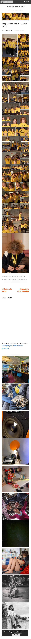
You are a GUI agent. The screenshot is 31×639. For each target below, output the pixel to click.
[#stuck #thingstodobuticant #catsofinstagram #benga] (15, 397)
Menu (28, 1)
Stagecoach (23, 279)
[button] (9, 45)
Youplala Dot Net (15, 6)
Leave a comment (19, 30)
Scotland (14, 279)
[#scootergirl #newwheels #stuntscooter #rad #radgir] (15, 588)
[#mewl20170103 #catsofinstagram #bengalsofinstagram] (15, 561)
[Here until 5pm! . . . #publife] (15, 369)
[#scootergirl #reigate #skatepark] (15, 615)
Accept (16, 634)
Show (18, 279)
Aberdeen (4, 279)
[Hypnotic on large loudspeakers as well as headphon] (15, 424)
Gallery (20, 276)
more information (18, 632)
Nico (3, 30)
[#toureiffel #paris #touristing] (15, 506)
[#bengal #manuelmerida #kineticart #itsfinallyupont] (15, 451)
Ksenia (9, 279)
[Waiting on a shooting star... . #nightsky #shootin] (15, 533)
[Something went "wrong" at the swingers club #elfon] (15, 479)
